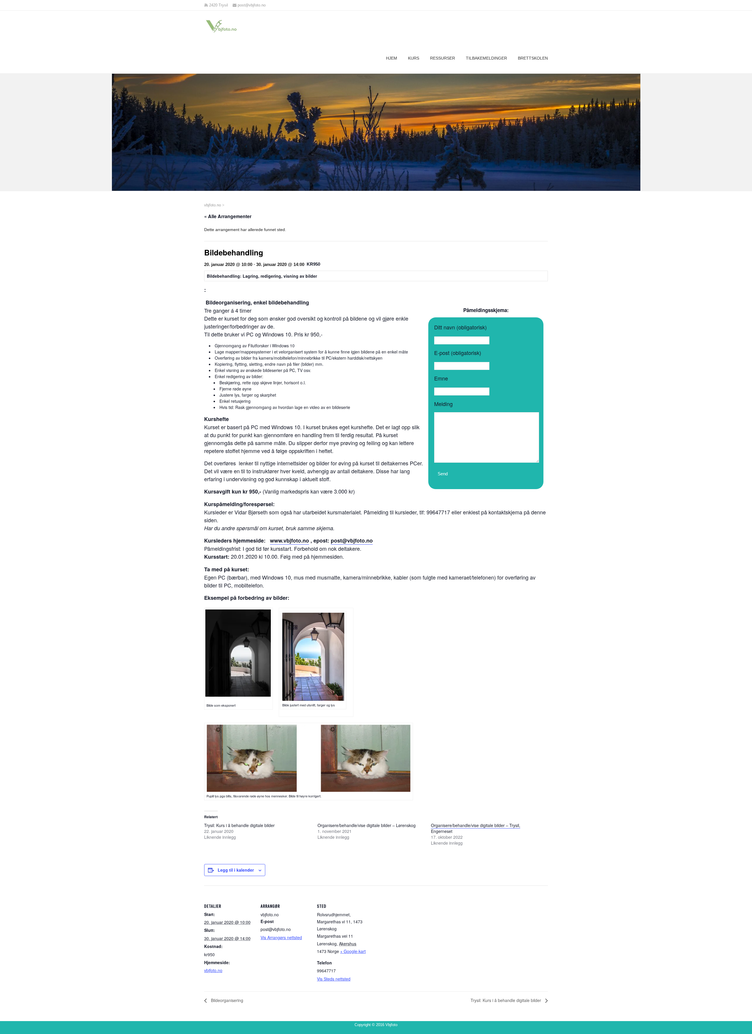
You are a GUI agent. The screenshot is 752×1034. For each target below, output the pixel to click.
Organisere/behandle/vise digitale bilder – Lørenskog (367, 825)
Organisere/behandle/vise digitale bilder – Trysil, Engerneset (475, 828)
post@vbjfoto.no (352, 540)
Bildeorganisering (226, 1000)
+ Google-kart (353, 951)
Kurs (413, 58)
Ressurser (442, 58)
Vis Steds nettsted (333, 979)
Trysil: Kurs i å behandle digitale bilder (239, 825)
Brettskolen (533, 58)
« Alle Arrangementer (227, 216)
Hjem (391, 58)
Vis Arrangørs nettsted (281, 937)
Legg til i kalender (236, 870)
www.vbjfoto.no (289, 540)
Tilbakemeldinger (486, 58)
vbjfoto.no (213, 970)
